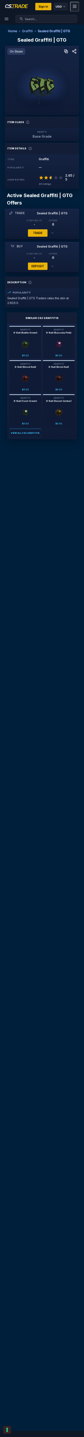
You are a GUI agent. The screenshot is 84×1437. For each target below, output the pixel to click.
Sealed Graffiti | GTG (54, 31)
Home (12, 31)
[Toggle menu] (74, 6)
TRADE (37, 233)
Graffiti (27, 31)
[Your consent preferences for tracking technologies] (7, 1430)
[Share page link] (74, 51)
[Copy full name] (66, 51)
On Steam (16, 51)
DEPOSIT (37, 266)
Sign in (43, 6)
